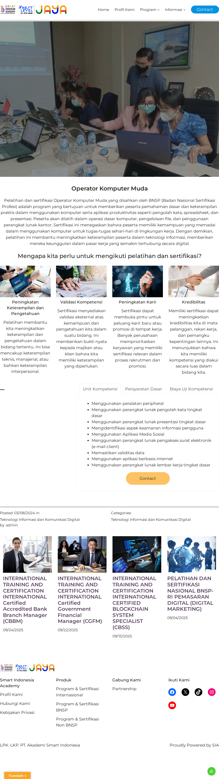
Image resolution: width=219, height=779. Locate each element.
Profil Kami (11, 694)
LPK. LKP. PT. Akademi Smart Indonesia (40, 745)
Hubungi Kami (15, 703)
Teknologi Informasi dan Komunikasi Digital (40, 519)
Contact (205, 9)
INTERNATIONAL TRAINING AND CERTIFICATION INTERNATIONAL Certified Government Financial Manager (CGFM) (80, 599)
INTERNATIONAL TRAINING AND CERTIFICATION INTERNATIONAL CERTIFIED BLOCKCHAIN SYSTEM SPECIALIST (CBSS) (134, 602)
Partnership (124, 688)
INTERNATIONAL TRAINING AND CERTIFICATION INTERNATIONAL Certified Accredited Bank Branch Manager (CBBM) (25, 599)
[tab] (100, 389)
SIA (215, 745)
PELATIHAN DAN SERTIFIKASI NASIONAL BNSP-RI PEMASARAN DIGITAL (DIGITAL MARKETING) (190, 593)
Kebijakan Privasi (17, 712)
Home (103, 9)
